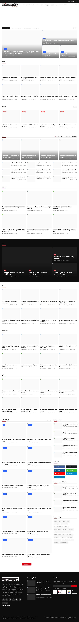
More (65, 5)
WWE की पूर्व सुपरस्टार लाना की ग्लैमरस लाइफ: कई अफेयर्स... (70, 424)
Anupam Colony (57, 539)
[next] (76, 28)
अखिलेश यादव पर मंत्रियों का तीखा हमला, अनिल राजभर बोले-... (69, 178)
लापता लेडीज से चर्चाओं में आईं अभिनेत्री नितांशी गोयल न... (70, 487)
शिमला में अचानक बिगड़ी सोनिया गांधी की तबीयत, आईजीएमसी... (50, 54)
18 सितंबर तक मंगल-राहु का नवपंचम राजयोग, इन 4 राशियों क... (30, 302)
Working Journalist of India (68, 529)
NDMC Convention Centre (59, 534)
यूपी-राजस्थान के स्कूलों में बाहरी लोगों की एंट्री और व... (67, 78)
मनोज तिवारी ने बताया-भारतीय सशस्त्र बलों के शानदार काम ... (69, 494)
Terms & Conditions (54, 617)
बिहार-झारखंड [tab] (68, 136)
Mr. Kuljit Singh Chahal (58, 526)
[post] (22, 44)
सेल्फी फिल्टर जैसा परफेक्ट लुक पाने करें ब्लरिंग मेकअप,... (48, 365)
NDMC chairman (62, 521)
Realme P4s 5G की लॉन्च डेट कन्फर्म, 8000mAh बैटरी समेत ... (9, 410)
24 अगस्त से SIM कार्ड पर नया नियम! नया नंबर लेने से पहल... (29, 391)
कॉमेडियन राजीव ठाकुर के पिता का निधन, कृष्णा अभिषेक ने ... (10, 125)
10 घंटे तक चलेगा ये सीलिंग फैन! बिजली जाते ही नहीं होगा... (48, 410)
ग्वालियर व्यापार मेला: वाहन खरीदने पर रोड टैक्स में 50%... (70, 446)
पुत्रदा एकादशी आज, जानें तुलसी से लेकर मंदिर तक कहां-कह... (48, 302)
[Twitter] (6, 599)
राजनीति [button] (52, 5)
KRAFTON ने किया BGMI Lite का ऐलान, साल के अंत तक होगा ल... (29, 410)
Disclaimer (62, 617)
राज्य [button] (42, 5)
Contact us (46, 617)
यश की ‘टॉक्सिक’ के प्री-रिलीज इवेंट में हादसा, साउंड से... (29, 125)
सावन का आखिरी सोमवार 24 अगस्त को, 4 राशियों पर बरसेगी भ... (67, 302)
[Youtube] (16, 599)
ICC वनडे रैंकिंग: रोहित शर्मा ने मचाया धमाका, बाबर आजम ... (70, 432)
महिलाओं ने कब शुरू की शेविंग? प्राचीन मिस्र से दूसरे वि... (10, 347)
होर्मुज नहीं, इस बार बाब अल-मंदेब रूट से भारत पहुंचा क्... (10, 97)
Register (72, 1)
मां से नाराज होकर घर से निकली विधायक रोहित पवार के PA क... (48, 78)
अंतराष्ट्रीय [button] (47, 5)
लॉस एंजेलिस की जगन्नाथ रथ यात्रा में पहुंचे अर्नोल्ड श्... (47, 125)
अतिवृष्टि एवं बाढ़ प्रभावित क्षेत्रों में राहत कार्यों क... (43, 177)
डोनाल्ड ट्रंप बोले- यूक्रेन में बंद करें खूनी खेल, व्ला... (69, 508)
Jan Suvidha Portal (57, 529)
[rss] (6, 603)
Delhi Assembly (64, 524)
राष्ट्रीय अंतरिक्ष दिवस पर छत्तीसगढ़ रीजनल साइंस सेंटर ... (69, 163)
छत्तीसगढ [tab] (62, 136)
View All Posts (48, 420)
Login (69, 1)
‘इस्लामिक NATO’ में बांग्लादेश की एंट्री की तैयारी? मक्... (64, 230)
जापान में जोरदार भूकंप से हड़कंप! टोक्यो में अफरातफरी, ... (62, 207)
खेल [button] (56, 5)
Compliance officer (72, 618)
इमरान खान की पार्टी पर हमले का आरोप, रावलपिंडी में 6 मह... (39, 230)
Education (56, 542)
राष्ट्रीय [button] (33, 5)
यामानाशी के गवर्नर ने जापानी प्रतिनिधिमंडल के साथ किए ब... (18, 178)
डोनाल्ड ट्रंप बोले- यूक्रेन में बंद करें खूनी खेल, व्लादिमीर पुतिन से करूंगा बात (22, 28)
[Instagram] (10, 599)
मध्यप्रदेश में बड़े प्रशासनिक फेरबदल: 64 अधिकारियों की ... (69, 439)
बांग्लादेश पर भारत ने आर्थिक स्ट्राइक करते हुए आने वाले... (70, 501)
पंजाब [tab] (64, 136)
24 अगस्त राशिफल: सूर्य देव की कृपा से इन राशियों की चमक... (9, 302)
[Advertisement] (39, 17)
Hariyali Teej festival (64, 542)
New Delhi (56, 537)
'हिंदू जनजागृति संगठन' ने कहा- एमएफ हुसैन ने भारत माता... (68, 54)
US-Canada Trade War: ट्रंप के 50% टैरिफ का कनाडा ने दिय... (13, 230)
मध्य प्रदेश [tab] (72, 136)
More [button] (75, 136)
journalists (62, 537)
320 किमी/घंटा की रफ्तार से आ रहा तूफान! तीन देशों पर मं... (13, 207)
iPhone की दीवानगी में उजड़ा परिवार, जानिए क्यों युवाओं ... (10, 391)
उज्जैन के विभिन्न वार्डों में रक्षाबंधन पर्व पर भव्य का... (68, 156)
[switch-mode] (76, 1)
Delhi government (57, 532)
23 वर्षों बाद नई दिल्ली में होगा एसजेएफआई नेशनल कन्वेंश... (43, 581)
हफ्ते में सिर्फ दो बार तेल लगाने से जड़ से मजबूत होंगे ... (68, 347)
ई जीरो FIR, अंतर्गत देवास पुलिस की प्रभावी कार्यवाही (17, 170)
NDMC (55, 521)
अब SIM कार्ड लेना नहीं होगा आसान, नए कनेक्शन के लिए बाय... (49, 391)
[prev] (74, 28)
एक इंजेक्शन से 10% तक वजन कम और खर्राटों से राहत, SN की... (29, 347)
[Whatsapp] (13, 599)
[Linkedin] (3, 603)
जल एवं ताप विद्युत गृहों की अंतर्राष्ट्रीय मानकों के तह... (69, 170)
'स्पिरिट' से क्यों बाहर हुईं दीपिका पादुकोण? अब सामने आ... (67, 125)
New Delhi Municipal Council (68, 539)
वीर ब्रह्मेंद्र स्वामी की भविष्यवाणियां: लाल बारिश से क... (68, 321)
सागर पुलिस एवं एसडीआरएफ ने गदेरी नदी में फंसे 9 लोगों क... (43, 170)
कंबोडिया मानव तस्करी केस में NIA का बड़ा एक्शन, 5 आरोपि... (47, 347)
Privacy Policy (68, 617)
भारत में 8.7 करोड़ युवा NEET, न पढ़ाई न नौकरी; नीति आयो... (68, 97)
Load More (26, 564)
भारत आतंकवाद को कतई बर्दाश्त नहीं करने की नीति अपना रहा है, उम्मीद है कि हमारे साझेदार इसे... (58, 41)
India (68, 521)
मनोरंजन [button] (37, 5)
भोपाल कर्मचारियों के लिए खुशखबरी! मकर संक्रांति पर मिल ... (70, 453)
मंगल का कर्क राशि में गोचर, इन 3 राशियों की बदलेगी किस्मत (48, 321)
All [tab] (55, 136)
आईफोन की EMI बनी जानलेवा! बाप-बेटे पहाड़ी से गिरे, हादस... (49, 97)
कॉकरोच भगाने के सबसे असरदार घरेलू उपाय (29, 365)
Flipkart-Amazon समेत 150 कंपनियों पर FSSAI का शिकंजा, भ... (29, 78)
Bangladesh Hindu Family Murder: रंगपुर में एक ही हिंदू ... (39, 207)
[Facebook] (3, 599)
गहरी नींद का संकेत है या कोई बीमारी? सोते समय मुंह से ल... (67, 365)
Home (23, 5)
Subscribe (74, 586)
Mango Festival (69, 537)
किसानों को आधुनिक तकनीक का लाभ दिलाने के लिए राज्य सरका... (29, 156)
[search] (76, 5)
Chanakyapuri (57, 524)
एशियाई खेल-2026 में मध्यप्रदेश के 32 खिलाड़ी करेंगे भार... (11, 156)
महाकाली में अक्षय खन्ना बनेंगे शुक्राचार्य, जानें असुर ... (30, 321)
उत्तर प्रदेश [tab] (58, 136)
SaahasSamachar (7, 55)
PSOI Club (66, 526)
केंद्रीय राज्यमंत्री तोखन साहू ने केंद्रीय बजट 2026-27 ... (43, 588)
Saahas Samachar (66, 488)
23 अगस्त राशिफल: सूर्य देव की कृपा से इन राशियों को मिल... (11, 321)
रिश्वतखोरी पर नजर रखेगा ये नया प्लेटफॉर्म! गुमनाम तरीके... (68, 410)
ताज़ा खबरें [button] (27, 5)
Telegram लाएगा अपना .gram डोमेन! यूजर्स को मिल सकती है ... (67, 391)
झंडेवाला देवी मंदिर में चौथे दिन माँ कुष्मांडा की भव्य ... (43, 595)
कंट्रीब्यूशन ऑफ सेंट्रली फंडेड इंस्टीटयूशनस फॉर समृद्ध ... (18, 163)
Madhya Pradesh (69, 534)
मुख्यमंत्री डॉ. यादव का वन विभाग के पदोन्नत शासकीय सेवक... (48, 156)
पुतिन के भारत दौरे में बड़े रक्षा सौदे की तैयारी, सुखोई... (9, 78)
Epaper (61, 5)
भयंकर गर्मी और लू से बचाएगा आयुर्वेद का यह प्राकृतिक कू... (9, 365)
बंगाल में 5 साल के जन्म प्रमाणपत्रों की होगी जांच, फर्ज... (30, 97)
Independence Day (66, 532)
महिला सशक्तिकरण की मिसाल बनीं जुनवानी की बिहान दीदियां (43, 163)
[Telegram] (20, 599)
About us (74, 617)
